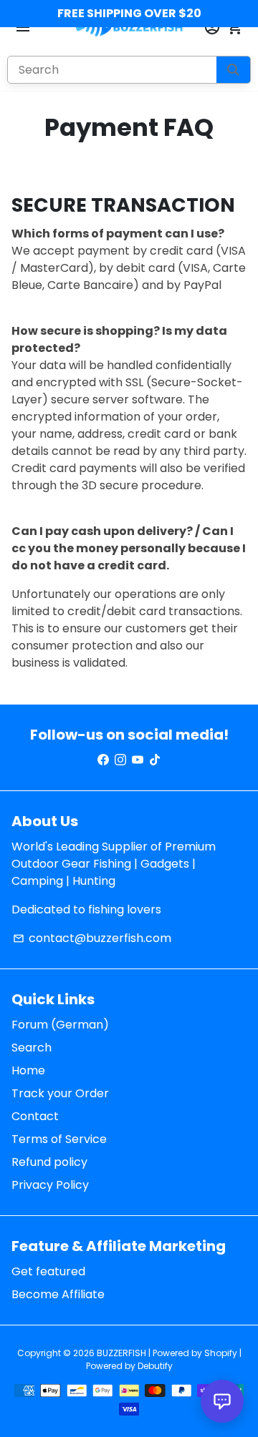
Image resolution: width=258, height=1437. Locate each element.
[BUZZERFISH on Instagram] (120, 760)
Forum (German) (60, 1024)
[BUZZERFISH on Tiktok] (155, 760)
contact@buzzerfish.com (92, 938)
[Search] (233, 70)
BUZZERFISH (121, 1353)
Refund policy (49, 1162)
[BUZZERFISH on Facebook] (103, 760)
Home (28, 1070)
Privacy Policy (50, 1185)
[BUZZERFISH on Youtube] (137, 760)
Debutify (155, 1366)
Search (31, 1047)
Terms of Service (59, 1139)
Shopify (220, 1353)
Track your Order (60, 1093)
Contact (35, 1116)
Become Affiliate (58, 1294)
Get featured (48, 1271)
